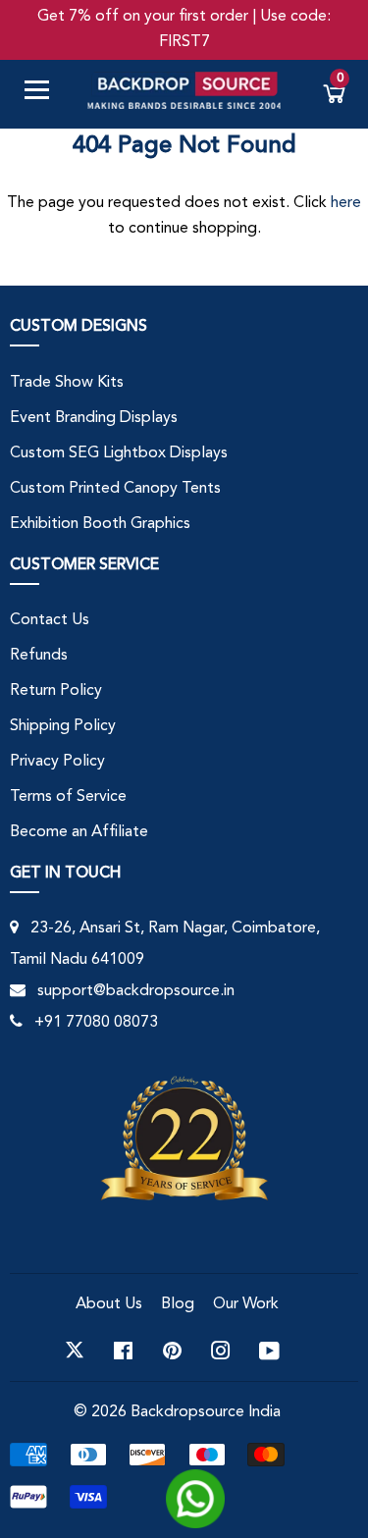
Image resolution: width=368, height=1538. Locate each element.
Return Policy (56, 691)
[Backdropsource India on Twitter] (74, 1350)
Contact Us (49, 620)
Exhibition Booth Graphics (100, 524)
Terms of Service (68, 797)
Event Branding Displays (94, 418)
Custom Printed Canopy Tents (115, 489)
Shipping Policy (63, 726)
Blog (177, 1304)
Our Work (246, 1304)
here (346, 203)
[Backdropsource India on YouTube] (269, 1350)
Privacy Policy (57, 761)
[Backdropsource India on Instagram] (221, 1350)
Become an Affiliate (79, 832)
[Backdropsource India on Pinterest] (172, 1350)
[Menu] (44, 94)
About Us (109, 1304)
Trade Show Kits (67, 383)
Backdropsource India (206, 1412)
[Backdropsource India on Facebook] (123, 1350)
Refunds (39, 655)
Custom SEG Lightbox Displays (119, 453)
